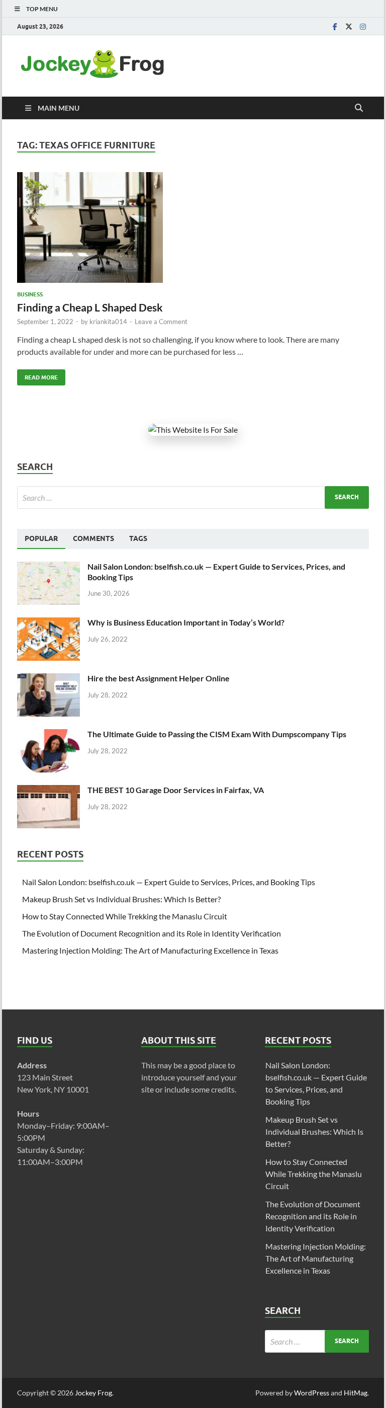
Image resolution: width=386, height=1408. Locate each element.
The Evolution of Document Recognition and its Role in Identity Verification (151, 933)
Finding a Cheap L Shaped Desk (90, 307)
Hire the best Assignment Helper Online (158, 678)
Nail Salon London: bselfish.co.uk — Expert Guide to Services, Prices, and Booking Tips (168, 882)
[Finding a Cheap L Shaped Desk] (193, 227)
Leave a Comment (161, 322)
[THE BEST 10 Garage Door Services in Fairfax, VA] (48, 791)
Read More (37, 375)
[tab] (41, 539)
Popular (41, 538)
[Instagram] (363, 26)
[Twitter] (349, 26)
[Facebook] (335, 26)
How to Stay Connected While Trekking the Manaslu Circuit (124, 916)
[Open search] (358, 108)
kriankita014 (108, 322)
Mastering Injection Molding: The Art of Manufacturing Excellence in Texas (150, 950)
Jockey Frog (93, 1392)
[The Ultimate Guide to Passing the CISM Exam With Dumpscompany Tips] (48, 735)
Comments (93, 538)
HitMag (355, 1392)
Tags (138, 538)
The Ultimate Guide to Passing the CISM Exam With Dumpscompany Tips (216, 734)
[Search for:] (193, 497)
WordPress (311, 1392)
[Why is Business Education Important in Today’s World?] (48, 623)
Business (30, 294)
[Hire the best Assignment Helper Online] (48, 679)
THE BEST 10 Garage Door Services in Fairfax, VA (175, 790)
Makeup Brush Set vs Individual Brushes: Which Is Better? (121, 899)
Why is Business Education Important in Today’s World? (185, 622)
